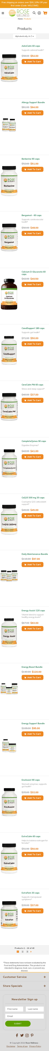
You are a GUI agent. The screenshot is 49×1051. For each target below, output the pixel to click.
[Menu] (3, 13)
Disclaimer (11, 1046)
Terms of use (22, 1046)
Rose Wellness (32, 1043)
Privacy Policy (35, 1046)
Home (20, 19)
